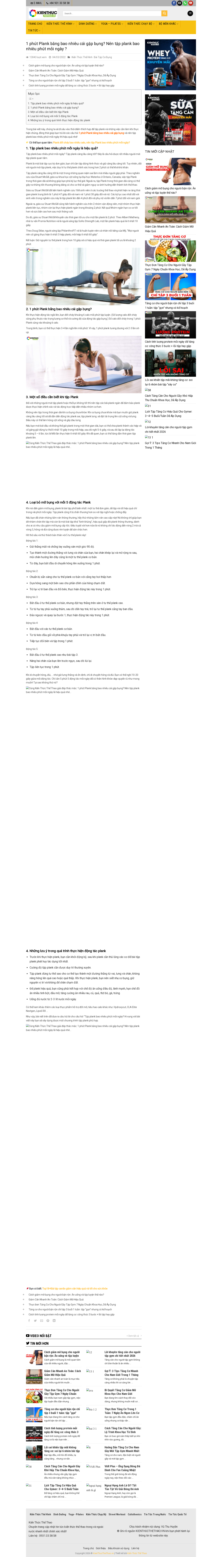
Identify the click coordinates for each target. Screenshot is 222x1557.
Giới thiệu (101, 1548)
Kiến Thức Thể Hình (59, 23)
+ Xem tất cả (133, 1335)
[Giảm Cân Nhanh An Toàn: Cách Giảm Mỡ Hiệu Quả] (170, 209)
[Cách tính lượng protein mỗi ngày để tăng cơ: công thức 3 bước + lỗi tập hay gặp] (170, 324)
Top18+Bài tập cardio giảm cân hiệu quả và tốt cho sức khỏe (75, 1288)
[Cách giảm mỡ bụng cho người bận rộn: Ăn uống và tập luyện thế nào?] (170, 171)
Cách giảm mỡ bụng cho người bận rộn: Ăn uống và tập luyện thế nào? (66, 65)
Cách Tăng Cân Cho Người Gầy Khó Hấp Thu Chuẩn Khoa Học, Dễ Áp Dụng (169, 398)
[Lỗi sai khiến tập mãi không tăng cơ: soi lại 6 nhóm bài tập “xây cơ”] (170, 363)
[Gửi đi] (164, 13)
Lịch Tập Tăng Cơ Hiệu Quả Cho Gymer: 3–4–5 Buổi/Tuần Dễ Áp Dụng (168, 414)
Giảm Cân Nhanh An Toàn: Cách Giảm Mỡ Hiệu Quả (56, 70)
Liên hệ (135, 1548)
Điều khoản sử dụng (118, 1548)
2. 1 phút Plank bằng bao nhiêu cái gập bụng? (53, 107)
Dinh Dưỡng (86, 23)
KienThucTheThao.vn (103, 1553)
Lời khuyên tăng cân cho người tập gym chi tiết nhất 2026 (168, 429)
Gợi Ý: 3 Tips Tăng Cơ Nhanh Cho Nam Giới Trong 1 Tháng (170, 445)
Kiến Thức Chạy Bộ (139, 23)
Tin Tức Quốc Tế (177, 1514)
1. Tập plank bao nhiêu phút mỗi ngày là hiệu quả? (56, 103)
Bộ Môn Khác (167, 23)
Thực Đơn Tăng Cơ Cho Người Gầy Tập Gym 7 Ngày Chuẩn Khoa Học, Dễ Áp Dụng (72, 75)
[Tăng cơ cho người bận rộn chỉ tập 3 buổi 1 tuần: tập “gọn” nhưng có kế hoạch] (170, 286)
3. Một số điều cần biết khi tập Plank (48, 112)
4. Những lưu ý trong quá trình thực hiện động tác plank (59, 120)
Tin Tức (33, 30)
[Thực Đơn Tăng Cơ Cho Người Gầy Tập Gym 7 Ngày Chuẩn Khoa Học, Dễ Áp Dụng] (170, 248)
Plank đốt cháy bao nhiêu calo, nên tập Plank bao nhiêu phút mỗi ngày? (91, 142)
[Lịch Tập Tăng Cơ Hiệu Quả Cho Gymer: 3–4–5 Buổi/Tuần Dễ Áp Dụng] (148, 406)
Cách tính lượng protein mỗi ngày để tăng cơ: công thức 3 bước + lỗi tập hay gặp (71, 85)
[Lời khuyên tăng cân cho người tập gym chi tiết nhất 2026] (148, 421)
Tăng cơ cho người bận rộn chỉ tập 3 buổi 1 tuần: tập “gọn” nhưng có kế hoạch (70, 80)
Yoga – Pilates (111, 23)
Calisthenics (135, 1514)
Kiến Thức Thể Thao (137, 1553)
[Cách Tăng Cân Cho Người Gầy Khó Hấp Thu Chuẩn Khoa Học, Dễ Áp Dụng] (148, 390)
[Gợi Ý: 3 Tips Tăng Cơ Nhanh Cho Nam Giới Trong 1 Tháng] (149, 437)
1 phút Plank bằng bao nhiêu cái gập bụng (101, 133)
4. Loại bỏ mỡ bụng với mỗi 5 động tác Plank (53, 116)
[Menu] (190, 13)
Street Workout (117, 1514)
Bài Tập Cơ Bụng (103, 57)
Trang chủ (35, 23)
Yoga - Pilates (76, 1514)
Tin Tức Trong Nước (155, 1514)
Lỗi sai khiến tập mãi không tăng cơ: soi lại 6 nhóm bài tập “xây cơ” (169, 382)
